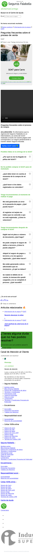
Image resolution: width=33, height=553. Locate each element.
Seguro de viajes (9, 437)
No (7, 300)
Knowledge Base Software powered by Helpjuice (16, 551)
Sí (3, 300)
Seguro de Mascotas (11, 436)
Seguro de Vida (9, 429)
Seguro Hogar (8, 434)
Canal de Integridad (10, 395)
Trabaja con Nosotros (11, 412)
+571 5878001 (9, 366)
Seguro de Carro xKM (11, 433)
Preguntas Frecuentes (11, 410)
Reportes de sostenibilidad (13, 421)
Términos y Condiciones (12, 392)
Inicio (11, 27)
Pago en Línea (9, 397)
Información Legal (10, 393)
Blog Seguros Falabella (11, 389)
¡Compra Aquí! (16, 78)
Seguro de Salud (9, 431)
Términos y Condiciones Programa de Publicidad (16, 459)
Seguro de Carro (9, 428)
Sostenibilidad (8, 419)
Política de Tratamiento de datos (15, 390)
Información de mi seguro (22, 27)
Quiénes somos (9, 387)
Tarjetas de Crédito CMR (12, 439)
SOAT (2, 28)
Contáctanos (8, 398)
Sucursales (7, 409)
